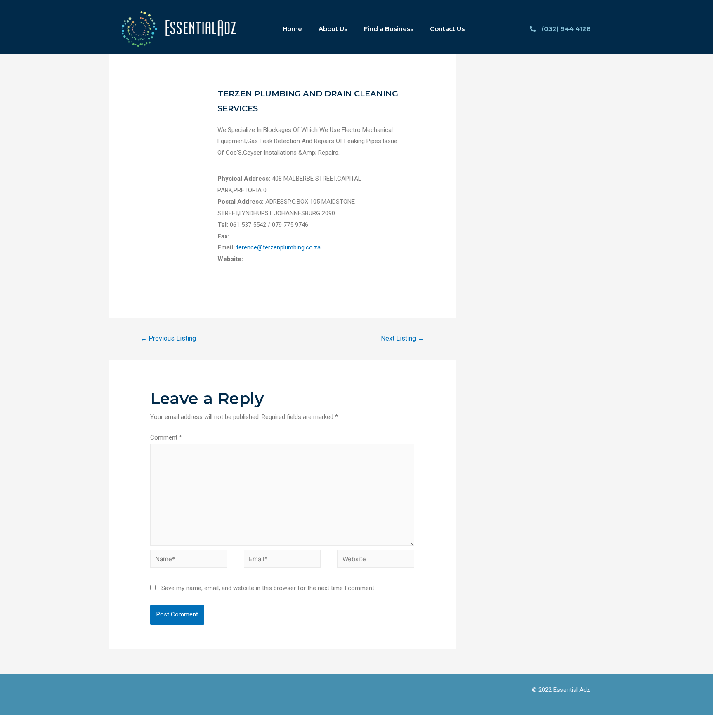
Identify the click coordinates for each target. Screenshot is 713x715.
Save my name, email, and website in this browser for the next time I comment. (268, 588)
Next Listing (402, 338)
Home (292, 29)
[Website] (375, 560)
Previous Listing (168, 338)
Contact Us (447, 29)
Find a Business (388, 29)
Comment (166, 437)
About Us (333, 29)
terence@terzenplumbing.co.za (278, 247)
